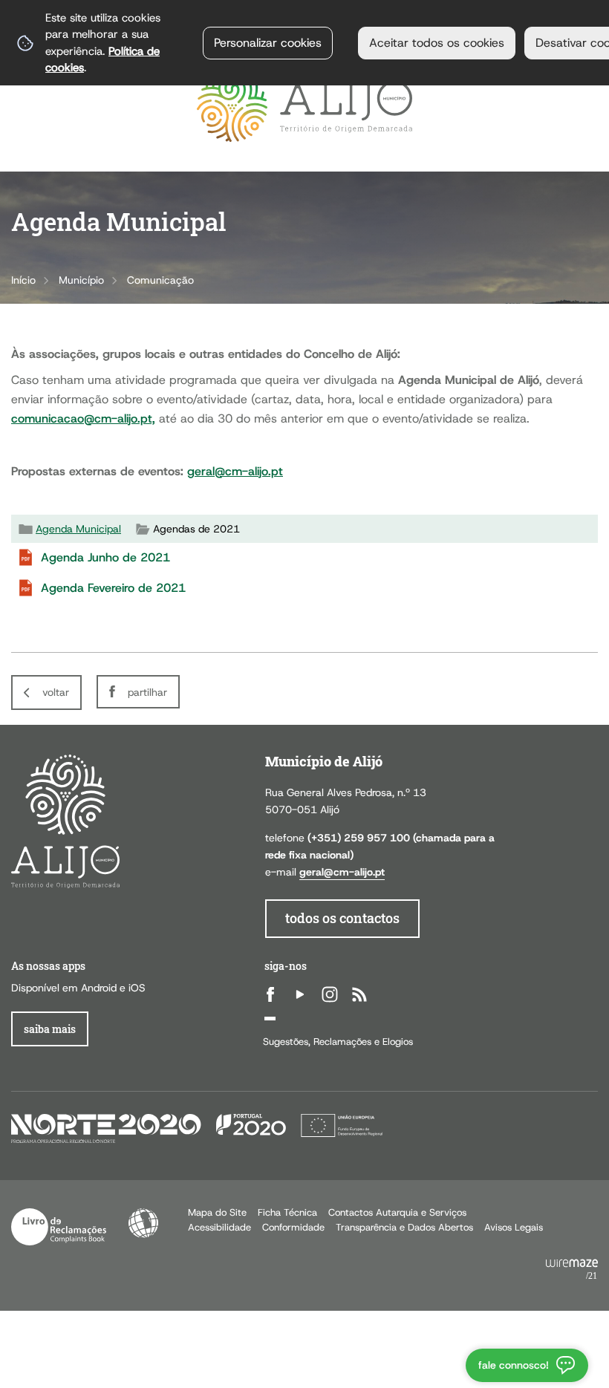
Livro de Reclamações (58, 1226)
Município (81, 280)
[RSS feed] (359, 994)
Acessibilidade (143, 1223)
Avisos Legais (513, 1227)
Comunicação (160, 280)
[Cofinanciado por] (196, 1128)
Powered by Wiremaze (572, 1270)
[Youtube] (300, 994)
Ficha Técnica (287, 1212)
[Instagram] (330, 994)
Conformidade (293, 1227)
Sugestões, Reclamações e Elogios (338, 1041)
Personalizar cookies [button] (268, 42)
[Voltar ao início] (304, 106)
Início (23, 280)
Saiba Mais (50, 1029)
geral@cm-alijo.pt (235, 471)
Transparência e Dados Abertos (404, 1227)
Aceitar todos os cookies (436, 42)
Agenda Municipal (78, 528)
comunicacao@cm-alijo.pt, (83, 418)
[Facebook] (270, 994)
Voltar (55, 692)
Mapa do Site (217, 1212)
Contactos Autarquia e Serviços (397, 1212)
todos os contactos (342, 918)
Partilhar (147, 692)
